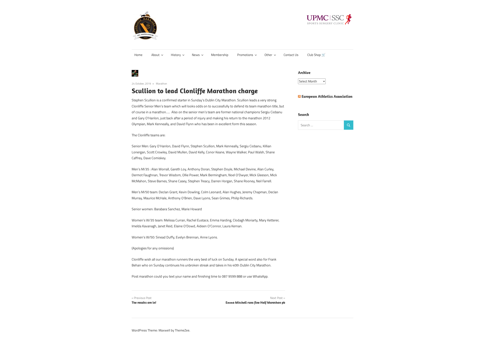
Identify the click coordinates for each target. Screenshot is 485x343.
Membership (219, 54)
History (176, 54)
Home (138, 54)
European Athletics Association (327, 96)
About (155, 54)
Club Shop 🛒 (316, 54)
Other (268, 54)
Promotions (245, 54)
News (196, 54)
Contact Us (291, 54)
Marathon (161, 83)
